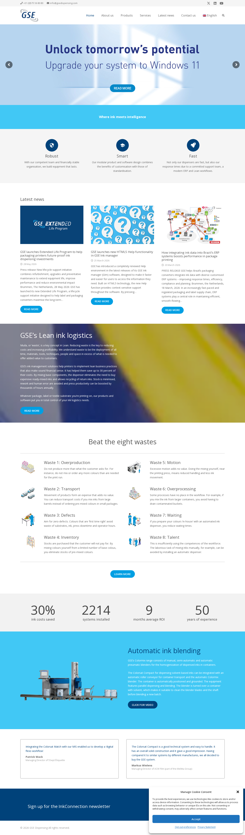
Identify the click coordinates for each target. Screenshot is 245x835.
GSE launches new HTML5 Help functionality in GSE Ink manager (122, 253)
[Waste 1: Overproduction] (32, 467)
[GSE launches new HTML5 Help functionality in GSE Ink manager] (122, 225)
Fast (193, 156)
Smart (122, 156)
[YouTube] (221, 3)
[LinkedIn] (215, 3)
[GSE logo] (29, 15)
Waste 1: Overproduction (67, 462)
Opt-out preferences (185, 827)
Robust (51, 156)
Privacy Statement (207, 827)
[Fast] (193, 145)
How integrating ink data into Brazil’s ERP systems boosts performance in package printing (190, 256)
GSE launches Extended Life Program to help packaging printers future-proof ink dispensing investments (51, 255)
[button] (238, 792)
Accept (196, 819)
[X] (208, 3)
